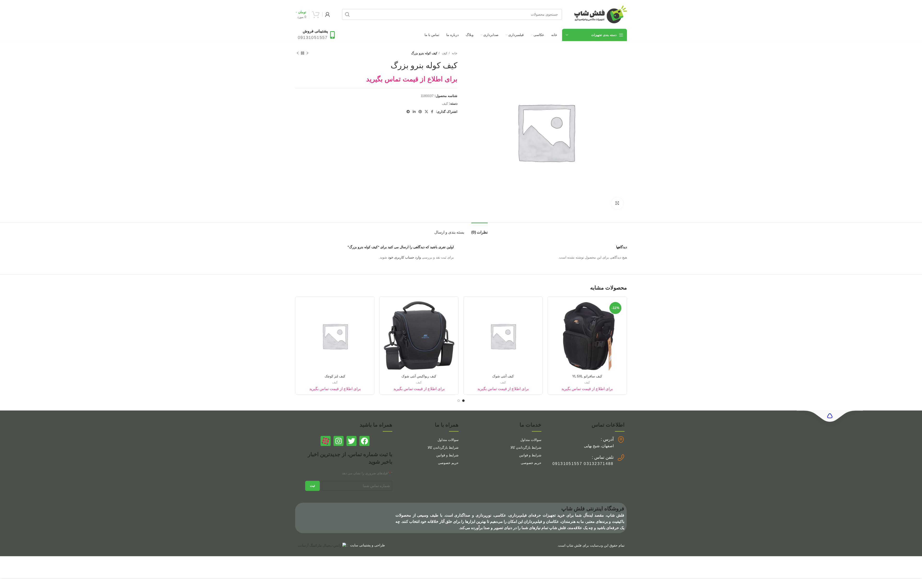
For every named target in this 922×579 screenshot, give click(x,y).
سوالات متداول (530, 440)
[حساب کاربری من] (327, 14)
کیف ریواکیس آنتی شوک (418, 376)
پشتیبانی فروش (315, 31)
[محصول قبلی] (307, 53)
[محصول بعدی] (297, 53)
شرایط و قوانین (530, 455)
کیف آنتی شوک (503, 376)
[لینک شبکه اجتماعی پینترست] (420, 112)
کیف (444, 53)
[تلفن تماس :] (621, 457)
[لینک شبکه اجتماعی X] (426, 112)
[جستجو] (347, 14)
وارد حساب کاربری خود (404, 257)
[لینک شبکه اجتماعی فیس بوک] (432, 112)
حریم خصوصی (531, 463)
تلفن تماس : (603, 457)
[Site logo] (600, 14)
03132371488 (598, 464)
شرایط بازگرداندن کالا (525, 447)
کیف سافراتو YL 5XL (587, 376)
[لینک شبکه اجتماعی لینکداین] (414, 112)
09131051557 (567, 464)
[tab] (479, 230)
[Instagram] (339, 441)
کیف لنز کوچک (335, 376)
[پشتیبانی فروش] (332, 35)
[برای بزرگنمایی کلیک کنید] (617, 203)
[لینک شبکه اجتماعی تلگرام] (408, 112)
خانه (454, 53)
